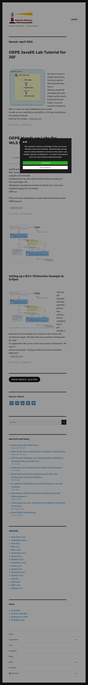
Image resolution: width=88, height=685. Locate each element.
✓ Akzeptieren (45, 163)
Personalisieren (45, 167)
